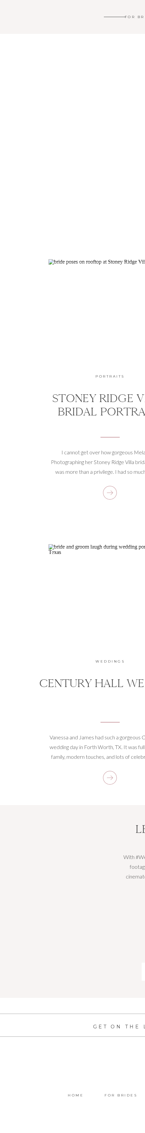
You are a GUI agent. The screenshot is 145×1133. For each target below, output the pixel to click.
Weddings (110, 661)
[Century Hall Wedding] (110, 778)
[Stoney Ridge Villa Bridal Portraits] (110, 493)
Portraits (110, 376)
